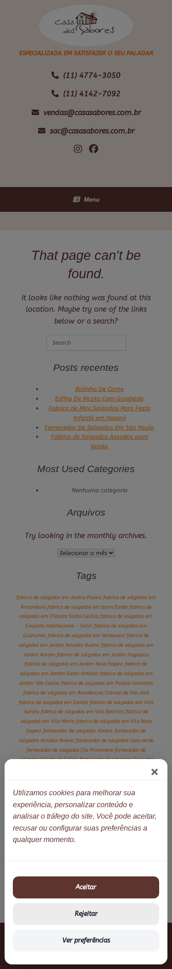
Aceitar (86, 887)
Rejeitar (86, 914)
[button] (154, 771)
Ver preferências (86, 940)
